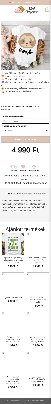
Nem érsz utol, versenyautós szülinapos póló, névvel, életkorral (13, 380)
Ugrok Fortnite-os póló (13, 298)
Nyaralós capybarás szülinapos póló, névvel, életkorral (38, 339)
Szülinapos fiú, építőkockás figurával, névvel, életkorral (38, 379)
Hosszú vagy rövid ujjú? (14, 126)
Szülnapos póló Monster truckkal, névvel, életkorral (13, 339)
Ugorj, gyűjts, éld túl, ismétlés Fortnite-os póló (38, 299)
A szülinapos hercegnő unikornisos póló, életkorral (38, 260)
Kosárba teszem (25, 139)
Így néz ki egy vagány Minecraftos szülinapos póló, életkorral (13, 260)
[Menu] (3, 10)
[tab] (13, 194)
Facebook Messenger (35, 183)
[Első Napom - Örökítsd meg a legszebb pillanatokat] (25, 10)
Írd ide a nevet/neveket (14, 116)
